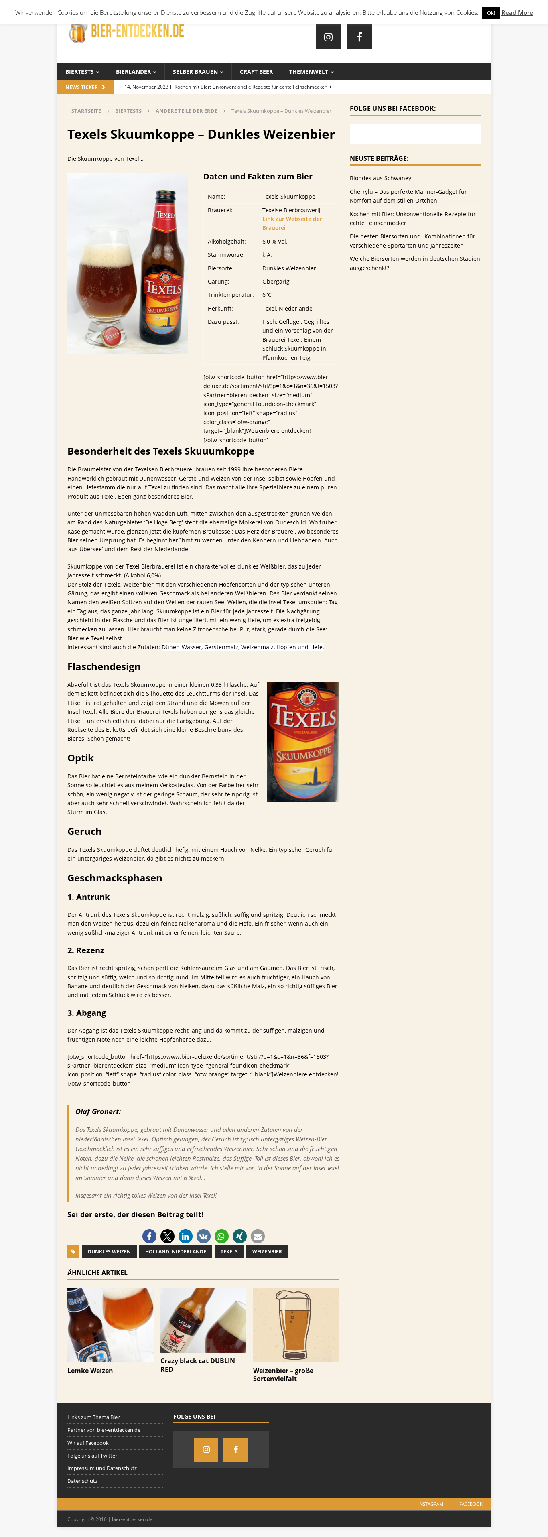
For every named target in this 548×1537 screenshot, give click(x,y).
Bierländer (133, 71)
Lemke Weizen (90, 1370)
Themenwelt (308, 71)
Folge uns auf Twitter (92, 1455)
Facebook (471, 1504)
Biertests (79, 71)
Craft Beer (256, 71)
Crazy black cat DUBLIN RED (197, 1365)
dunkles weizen (109, 1251)
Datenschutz (82, 1480)
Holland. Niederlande (175, 1251)
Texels (229, 1251)
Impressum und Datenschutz (102, 1468)
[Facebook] (359, 36)
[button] (149, 1236)
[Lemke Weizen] (110, 1357)
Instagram (430, 1504)
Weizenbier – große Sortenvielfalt (283, 1374)
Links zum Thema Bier (93, 1417)
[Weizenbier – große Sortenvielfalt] (296, 1357)
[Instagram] (328, 36)
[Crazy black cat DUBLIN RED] (203, 1348)
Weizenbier (267, 1251)
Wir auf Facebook (88, 1442)
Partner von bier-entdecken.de (103, 1429)
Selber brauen (195, 71)
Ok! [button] (491, 12)
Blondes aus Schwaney (380, 178)
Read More (517, 12)
